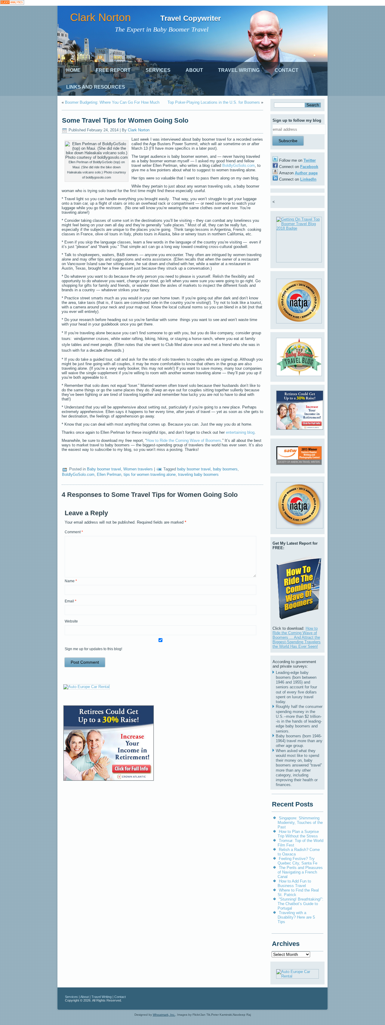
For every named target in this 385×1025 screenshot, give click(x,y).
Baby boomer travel (104, 469)
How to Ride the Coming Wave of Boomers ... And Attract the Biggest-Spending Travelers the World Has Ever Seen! (297, 637)
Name (71, 581)
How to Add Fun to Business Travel (294, 883)
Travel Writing (239, 70)
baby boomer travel (194, 469)
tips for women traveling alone (150, 474)
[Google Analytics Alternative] (12, 2)
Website (71, 621)
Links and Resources (95, 87)
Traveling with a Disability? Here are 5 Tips (296, 917)
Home (73, 70)
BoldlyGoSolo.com (238, 165)
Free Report (113, 70)
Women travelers (138, 469)
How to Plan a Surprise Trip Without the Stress (298, 833)
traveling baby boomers (198, 474)
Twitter (309, 160)
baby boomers (225, 469)
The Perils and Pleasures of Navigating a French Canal (300, 872)
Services (158, 70)
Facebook (309, 166)
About (194, 70)
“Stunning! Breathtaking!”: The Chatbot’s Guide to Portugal (300, 903)
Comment (74, 532)
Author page (306, 173)
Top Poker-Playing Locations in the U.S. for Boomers (214, 102)
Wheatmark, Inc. (164, 1014)
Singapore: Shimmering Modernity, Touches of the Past (300, 822)
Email (70, 601)
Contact (286, 70)
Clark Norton (100, 17)
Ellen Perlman (109, 474)
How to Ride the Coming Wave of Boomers (183, 440)
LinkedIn (308, 179)
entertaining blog (240, 432)
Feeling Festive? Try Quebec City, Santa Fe (297, 860)
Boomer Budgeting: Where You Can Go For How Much (112, 102)
